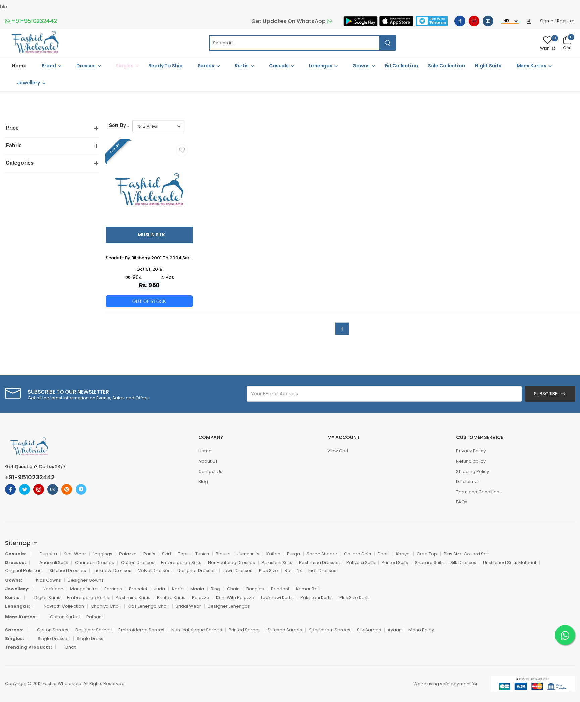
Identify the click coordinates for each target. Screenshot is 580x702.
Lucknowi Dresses (112, 570)
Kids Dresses (322, 570)
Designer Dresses (196, 570)
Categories (20, 162)
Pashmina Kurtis (133, 597)
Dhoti (383, 554)
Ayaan (395, 630)
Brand (49, 65)
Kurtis (242, 65)
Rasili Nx (293, 570)
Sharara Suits (429, 562)
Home (19, 65)
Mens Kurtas (532, 65)
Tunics (202, 554)
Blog (203, 481)
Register (565, 21)
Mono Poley (421, 630)
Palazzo (128, 554)
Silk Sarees (369, 630)
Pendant (280, 589)
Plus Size (268, 570)
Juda (159, 589)
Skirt (166, 554)
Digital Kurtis (47, 597)
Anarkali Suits (53, 562)
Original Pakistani (24, 570)
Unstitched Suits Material (509, 562)
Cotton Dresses (137, 562)
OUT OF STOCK (149, 301)
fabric (14, 145)
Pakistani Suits (277, 562)
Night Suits (488, 65)
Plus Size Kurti (354, 597)
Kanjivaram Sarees (329, 630)
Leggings (102, 554)
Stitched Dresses (67, 570)
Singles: (14, 638)
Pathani (94, 617)
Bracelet (138, 589)
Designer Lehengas (229, 606)
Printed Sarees (245, 630)
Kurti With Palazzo (235, 597)
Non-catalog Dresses (231, 562)
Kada (178, 589)
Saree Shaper (322, 554)
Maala (197, 589)
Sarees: (14, 630)
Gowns (360, 65)
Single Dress (90, 638)
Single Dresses (54, 638)
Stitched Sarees (285, 630)
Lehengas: (17, 606)
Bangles (255, 589)
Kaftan (273, 554)
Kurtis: (13, 597)
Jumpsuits (248, 554)
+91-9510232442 (33, 21)
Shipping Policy (472, 471)
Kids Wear (75, 554)
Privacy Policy (471, 451)
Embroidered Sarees (141, 630)
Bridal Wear (188, 606)
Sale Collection (446, 65)
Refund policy (471, 461)
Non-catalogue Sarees (196, 630)
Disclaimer (467, 481)
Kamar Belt (308, 589)
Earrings (113, 589)
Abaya (402, 554)
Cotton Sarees (52, 630)
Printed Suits (395, 562)
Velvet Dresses (154, 570)
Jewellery (28, 82)
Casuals (279, 65)
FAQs (461, 502)
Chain (233, 589)
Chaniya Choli (106, 606)
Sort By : (119, 125)
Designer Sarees (93, 630)
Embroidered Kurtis (88, 597)
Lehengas (320, 65)
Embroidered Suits (181, 562)
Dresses (86, 65)
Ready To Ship (165, 65)
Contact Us (210, 471)
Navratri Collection (64, 606)
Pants (149, 554)
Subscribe (546, 393)
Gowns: (13, 580)
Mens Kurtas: (21, 617)
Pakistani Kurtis (316, 597)
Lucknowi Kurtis (277, 597)
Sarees (206, 65)
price (12, 127)
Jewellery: (17, 589)
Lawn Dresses (237, 570)
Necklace (53, 589)
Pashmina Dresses (319, 562)
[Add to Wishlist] (182, 150)
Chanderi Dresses (94, 562)
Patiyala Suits (360, 562)
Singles (124, 65)
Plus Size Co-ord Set (466, 554)
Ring (215, 589)
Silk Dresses (463, 562)
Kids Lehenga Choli (148, 606)
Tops (183, 554)
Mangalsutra (84, 589)
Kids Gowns (48, 580)
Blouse (223, 554)
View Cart (337, 451)
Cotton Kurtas (65, 617)
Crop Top (427, 554)
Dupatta (48, 554)
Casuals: (15, 554)
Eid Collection (401, 65)
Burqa (293, 554)
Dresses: (15, 562)
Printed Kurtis (171, 597)
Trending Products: (28, 647)
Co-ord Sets (357, 554)
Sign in (546, 21)
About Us (208, 461)
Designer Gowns (86, 580)
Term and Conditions (479, 492)
